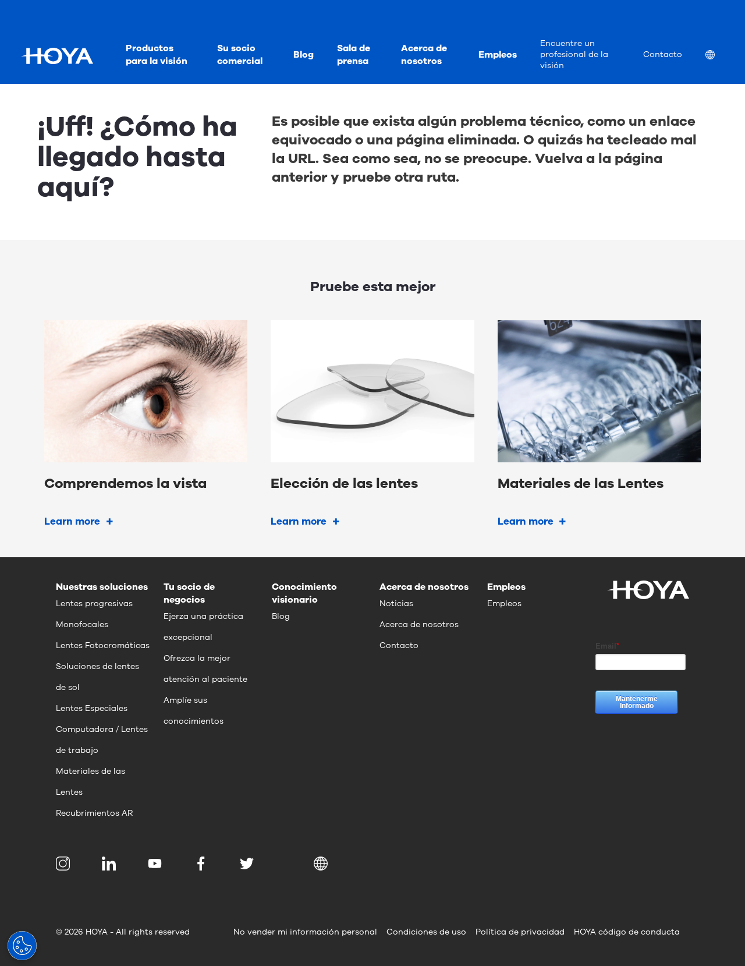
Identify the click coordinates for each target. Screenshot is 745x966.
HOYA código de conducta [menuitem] (627, 931)
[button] (323, 864)
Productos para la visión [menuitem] (156, 55)
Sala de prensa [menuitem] (353, 55)
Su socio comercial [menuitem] (239, 55)
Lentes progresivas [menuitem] (94, 603)
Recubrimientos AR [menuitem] (94, 813)
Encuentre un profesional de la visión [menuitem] (574, 54)
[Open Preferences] (22, 945)
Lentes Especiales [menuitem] (91, 708)
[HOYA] (57, 56)
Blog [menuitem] (303, 54)
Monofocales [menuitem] (82, 624)
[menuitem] (719, 56)
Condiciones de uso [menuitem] (426, 931)
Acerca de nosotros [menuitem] (424, 55)
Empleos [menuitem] (497, 54)
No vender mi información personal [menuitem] (305, 931)
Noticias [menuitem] (396, 603)
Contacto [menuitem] (662, 54)
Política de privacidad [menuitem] (520, 931)
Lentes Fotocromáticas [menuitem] (103, 645)
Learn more (72, 521)
